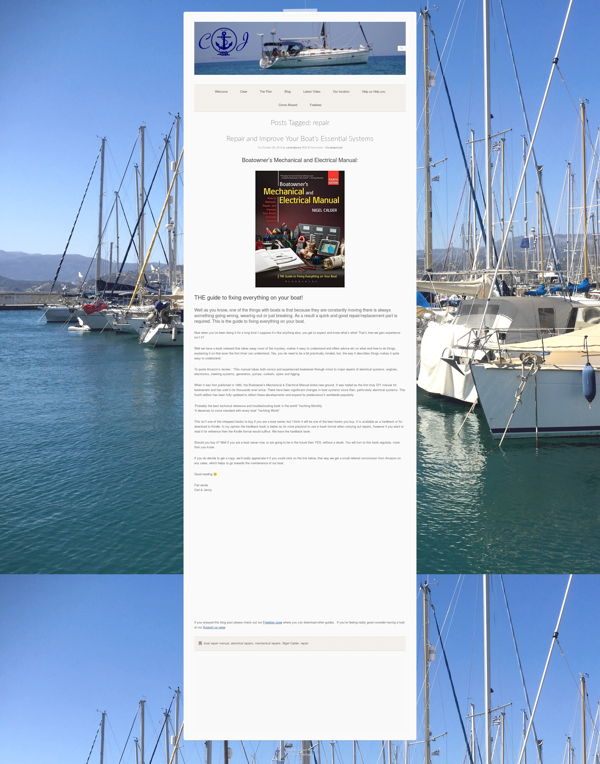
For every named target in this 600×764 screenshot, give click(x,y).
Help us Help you (373, 91)
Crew (243, 91)
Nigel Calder (290, 643)
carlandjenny (293, 147)
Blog (288, 91)
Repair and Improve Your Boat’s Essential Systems (300, 138)
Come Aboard (288, 105)
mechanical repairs (268, 643)
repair (304, 643)
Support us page (214, 627)
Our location (341, 91)
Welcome (221, 91)
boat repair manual (216, 643)
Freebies (316, 105)
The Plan (266, 91)
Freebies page (272, 622)
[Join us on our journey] (300, 73)
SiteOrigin (306, 754)
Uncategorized (333, 147)
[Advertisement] (300, 695)
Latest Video (311, 91)
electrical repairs (242, 643)
